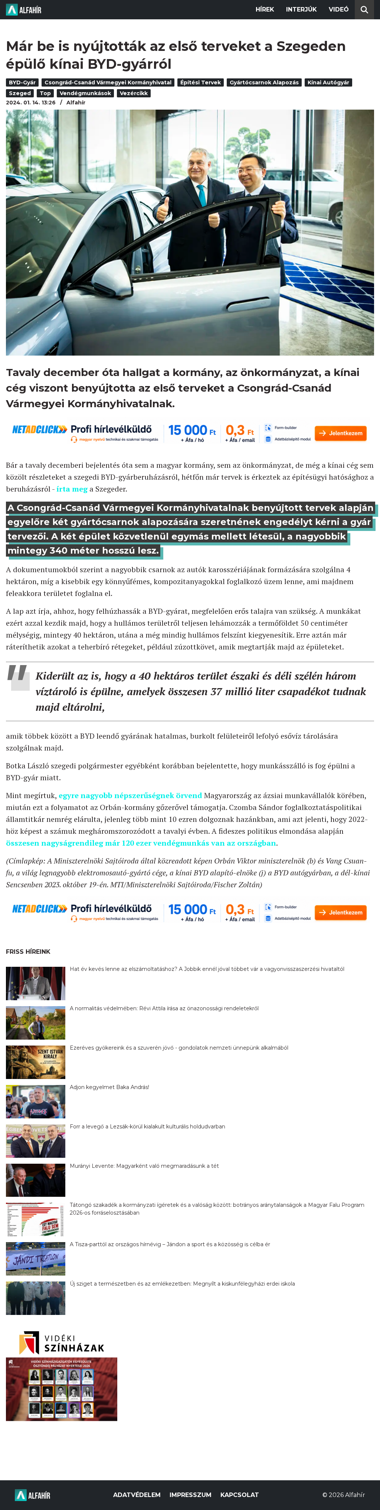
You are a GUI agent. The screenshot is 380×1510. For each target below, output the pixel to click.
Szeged (20, 93)
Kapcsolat (239, 1494)
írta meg (72, 489)
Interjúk (301, 9)
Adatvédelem (137, 1494)
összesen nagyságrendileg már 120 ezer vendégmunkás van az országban (141, 843)
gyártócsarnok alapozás (264, 82)
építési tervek (200, 82)
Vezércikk (134, 93)
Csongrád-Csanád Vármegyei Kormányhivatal (108, 82)
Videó (339, 9)
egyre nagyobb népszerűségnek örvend (130, 795)
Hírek (265, 9)
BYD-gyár (22, 82)
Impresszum (191, 1494)
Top (45, 93)
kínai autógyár (328, 82)
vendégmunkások (85, 93)
